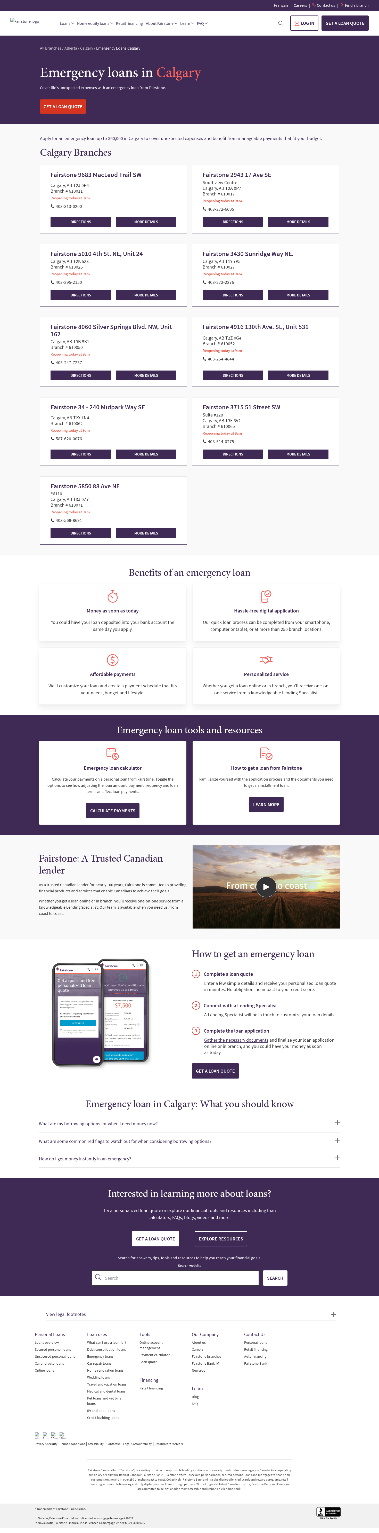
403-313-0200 (69, 206)
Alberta (70, 48)
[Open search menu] (280, 23)
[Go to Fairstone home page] (31, 21)
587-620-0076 (69, 439)
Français (281, 5)
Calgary (86, 48)
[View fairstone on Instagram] (46, 1435)
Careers (300, 5)
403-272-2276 (221, 282)
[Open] (266, 887)
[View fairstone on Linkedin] (54, 1435)
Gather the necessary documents (236, 1040)
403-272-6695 (221, 209)
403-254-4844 (221, 359)
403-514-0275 (221, 441)
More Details (146, 221)
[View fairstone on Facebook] (38, 1435)
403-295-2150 (69, 282)
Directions (81, 221)
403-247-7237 (69, 362)
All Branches (50, 48)
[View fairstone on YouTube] (63, 1435)
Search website (189, 1265)
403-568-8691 (69, 520)
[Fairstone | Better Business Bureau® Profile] (329, 1514)
